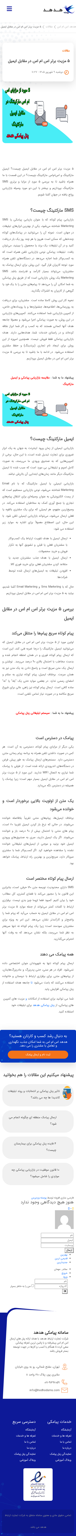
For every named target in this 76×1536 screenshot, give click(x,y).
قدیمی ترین (61, 1258)
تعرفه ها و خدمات (61, 1436)
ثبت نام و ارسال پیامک (38, 1054)
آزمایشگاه (66, 1430)
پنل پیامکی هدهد (44, 1005)
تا (32, 982)
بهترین (64, 1255)
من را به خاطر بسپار (20, 1286)
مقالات (49, 26)
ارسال (69, 1250)
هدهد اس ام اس (66, 26)
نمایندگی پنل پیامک (60, 1454)
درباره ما (67, 1448)
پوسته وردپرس (39, 1198)
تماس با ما (65, 1442)
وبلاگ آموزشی (63, 1460)
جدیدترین (62, 1262)
